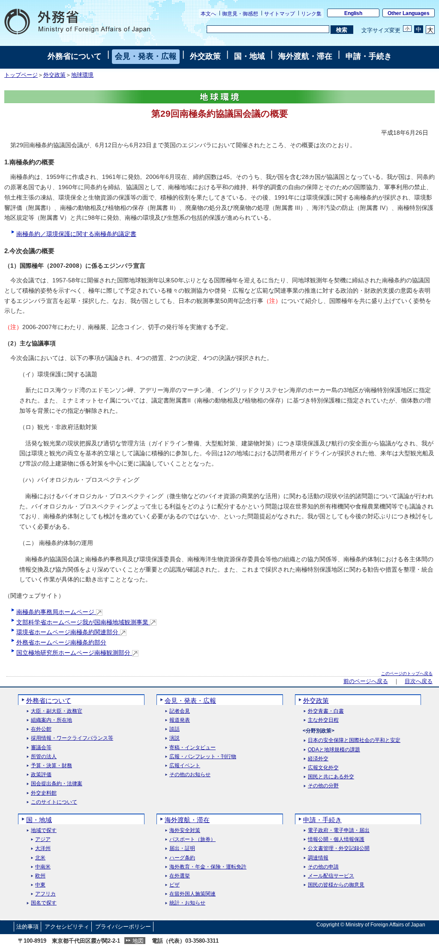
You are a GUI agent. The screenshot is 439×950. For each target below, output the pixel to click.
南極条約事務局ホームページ (56, 611)
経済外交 (318, 759)
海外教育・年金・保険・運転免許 (208, 867)
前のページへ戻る (365, 681)
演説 (174, 738)
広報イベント (184, 765)
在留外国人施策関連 (192, 894)
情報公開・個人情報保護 (336, 839)
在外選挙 (179, 876)
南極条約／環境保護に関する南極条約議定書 (76, 233)
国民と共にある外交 (331, 777)
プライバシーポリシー (123, 926)
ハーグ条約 (182, 858)
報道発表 (179, 720)
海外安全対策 (184, 830)
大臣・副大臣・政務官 (56, 711)
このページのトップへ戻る (407, 673)
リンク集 (311, 14)
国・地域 (249, 56)
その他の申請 (323, 867)
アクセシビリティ (67, 926)
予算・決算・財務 (51, 765)
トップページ (21, 75)
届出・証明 (182, 848)
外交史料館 (44, 793)
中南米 (43, 867)
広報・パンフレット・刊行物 (202, 756)
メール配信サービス (331, 876)
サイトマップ (279, 14)
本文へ (208, 14)
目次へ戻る (419, 681)
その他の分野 (323, 786)
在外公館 (41, 729)
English (353, 13)
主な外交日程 (323, 720)
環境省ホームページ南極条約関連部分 (68, 632)
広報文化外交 (323, 768)
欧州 (40, 876)
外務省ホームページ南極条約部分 (61, 642)
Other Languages (409, 13)
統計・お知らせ (187, 903)
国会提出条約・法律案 (56, 784)
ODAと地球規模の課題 (334, 750)
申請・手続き (369, 56)
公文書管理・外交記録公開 (339, 848)
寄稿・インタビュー (192, 747)
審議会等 (41, 747)
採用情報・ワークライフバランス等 (72, 738)
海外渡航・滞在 (305, 56)
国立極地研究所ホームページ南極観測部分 (74, 652)
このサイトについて (54, 802)
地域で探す (44, 830)
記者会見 (179, 711)
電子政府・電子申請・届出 (339, 830)
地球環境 (82, 75)
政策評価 (41, 775)
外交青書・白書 (326, 711)
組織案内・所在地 (51, 720)
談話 (174, 729)
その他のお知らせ (189, 775)
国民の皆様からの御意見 (336, 885)
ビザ (174, 885)
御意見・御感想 (240, 14)
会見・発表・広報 (146, 56)
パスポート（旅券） (192, 839)
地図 (138, 941)
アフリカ (45, 894)
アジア (43, 839)
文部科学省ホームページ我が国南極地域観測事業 (83, 622)
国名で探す (44, 903)
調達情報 (318, 858)
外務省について (75, 56)
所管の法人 (44, 756)
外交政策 (205, 56)
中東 (40, 885)
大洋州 (43, 848)
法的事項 (27, 926)
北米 (40, 858)
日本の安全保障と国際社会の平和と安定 (354, 740)
